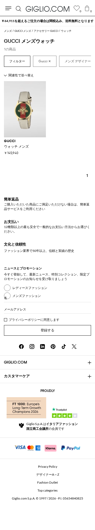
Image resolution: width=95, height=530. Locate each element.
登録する (47, 330)
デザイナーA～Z (47, 474)
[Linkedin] (42, 346)
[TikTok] (63, 346)
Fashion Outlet (47, 482)
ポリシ (32, 320)
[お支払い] (47, 447)
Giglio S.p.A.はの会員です (52, 426)
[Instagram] (32, 346)
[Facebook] (21, 346)
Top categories (47, 490)
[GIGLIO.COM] (47, 9)
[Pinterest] (53, 346)
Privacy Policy (47, 466)
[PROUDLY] (26, 407)
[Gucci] (44, 61)
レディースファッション (29, 288)
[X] (74, 346)
